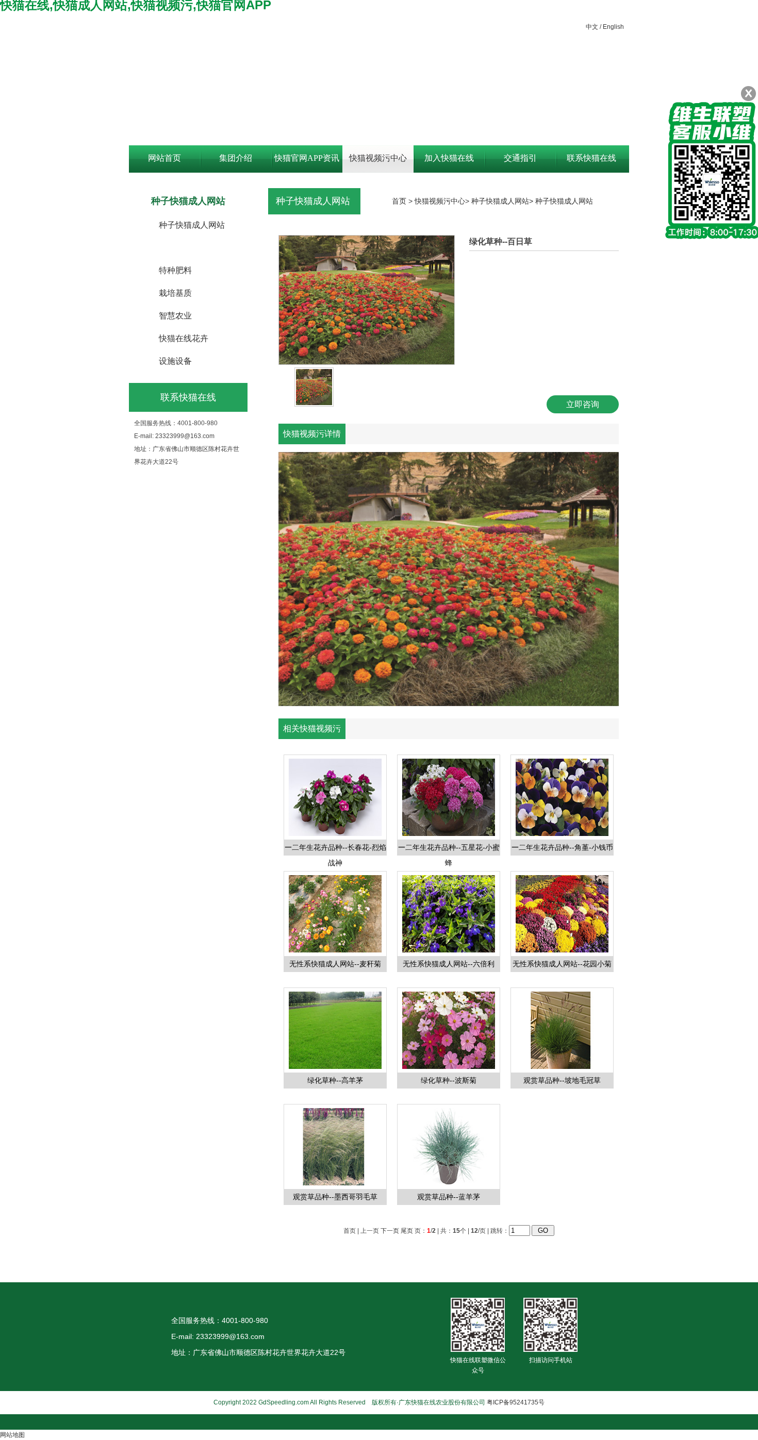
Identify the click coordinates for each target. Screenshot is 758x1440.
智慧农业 (175, 315)
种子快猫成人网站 (192, 225)
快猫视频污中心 (378, 158)
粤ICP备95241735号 (516, 1402)
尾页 (407, 1230)
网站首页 (164, 158)
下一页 (390, 1230)
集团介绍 (235, 158)
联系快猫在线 (591, 158)
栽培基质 (175, 293)
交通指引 (520, 158)
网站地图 (12, 1434)
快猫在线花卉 (183, 338)
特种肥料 (175, 270)
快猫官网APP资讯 (306, 158)
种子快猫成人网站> (503, 201)
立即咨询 (582, 404)
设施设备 (175, 361)
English (613, 26)
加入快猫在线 (449, 158)
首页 (399, 201)
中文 (592, 26)
